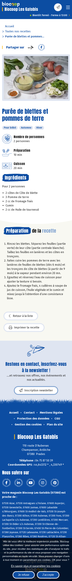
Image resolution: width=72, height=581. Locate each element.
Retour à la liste (23, 316)
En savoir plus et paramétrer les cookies (35, 566)
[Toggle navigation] (68, 8)
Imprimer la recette (26, 327)
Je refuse (23, 574)
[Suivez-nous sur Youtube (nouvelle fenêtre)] (30, 482)
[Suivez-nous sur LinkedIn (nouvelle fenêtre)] (18, 482)
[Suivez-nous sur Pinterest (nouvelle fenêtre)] (54, 482)
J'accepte (48, 574)
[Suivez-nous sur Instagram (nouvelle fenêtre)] (42, 482)
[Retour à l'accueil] (11, 4)
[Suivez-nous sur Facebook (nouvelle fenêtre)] (6, 482)
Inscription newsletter (38, 390)
